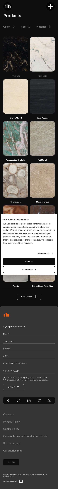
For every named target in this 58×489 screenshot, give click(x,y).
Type (23, 26)
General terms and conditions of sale (25, 436)
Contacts (8, 414)
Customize (27, 269)
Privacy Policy (11, 421)
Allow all (29, 261)
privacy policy (23, 377)
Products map (11, 443)
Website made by (10, 481)
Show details (43, 253)
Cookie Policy (11, 428)
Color (6, 26)
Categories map (13, 450)
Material (41, 26)
